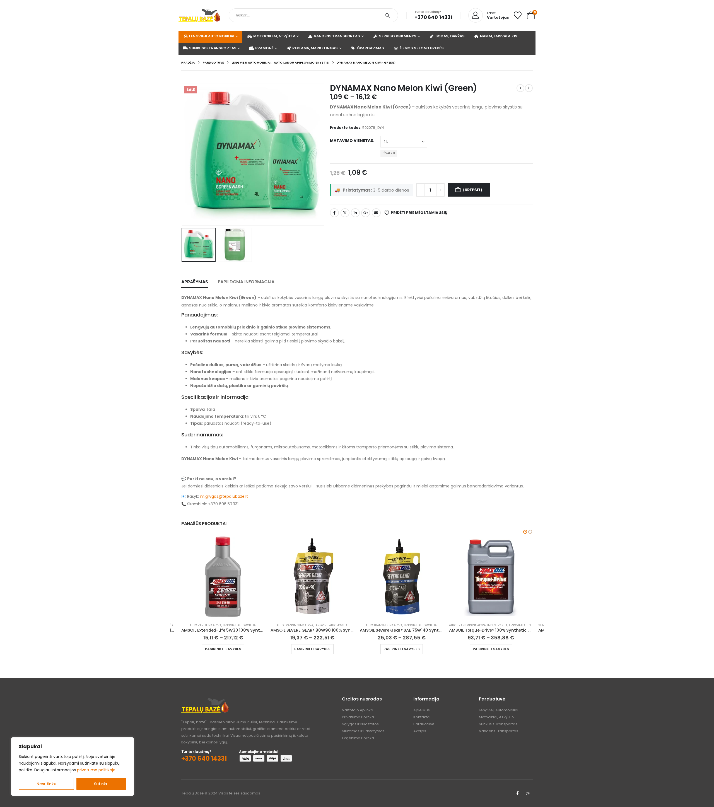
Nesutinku (46, 784)
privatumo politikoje (96, 770)
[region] (72, 766)
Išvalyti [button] (389, 153)
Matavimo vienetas (351, 140)
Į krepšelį (472, 190)
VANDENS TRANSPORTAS (337, 36)
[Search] (388, 15)
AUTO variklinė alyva (205, 625)
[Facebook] (517, 793)
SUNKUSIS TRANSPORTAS (212, 48)
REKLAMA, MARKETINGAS (314, 48)
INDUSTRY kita (497, 625)
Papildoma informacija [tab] (246, 282)
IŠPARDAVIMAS (370, 48)
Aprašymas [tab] (194, 282)
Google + (365, 212)
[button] (182, 154)
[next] (529, 88)
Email (376, 212)
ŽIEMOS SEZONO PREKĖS (421, 48)
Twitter (345, 212)
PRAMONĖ (264, 48)
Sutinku (101, 784)
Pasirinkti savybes (223, 649)
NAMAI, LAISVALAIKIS (499, 36)
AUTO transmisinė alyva (294, 625)
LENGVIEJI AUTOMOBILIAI (211, 36)
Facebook (334, 212)
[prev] (520, 88)
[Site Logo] (199, 15)
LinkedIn (355, 212)
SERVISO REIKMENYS (397, 36)
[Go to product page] (223, 576)
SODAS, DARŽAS (450, 36)
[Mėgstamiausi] (517, 15)
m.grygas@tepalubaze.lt (224, 496)
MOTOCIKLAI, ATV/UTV (274, 36)
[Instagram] (527, 793)
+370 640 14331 (433, 17)
